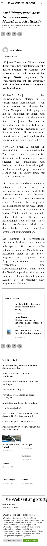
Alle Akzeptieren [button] (30, 540)
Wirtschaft (6, 26)
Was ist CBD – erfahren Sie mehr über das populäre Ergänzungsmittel (20, 415)
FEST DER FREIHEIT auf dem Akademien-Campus (28, 332)
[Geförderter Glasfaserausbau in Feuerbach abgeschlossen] (8, 319)
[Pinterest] (14, 34)
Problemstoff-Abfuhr (12, 408)
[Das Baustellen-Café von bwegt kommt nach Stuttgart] (8, 306)
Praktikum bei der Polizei (10, 445)
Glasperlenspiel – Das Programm (18, 421)
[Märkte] (11, 457)
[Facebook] (3, 34)
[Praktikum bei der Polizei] (11, 438)
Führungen (27, 444)
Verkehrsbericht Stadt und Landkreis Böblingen (20, 383)
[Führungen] (31, 438)
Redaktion (17, 50)
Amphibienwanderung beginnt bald (19, 402)
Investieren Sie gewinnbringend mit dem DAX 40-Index (20, 367)
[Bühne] (31, 473)
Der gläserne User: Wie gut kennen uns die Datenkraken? (21, 428)
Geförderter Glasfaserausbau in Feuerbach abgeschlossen (28, 320)
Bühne (25, 479)
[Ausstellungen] (11, 473)
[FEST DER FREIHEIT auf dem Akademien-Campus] (8, 332)
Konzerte (26, 456)
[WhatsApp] (19, 34)
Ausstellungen (8, 479)
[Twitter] (8, 34)
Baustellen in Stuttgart (13, 389)
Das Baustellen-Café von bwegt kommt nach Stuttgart (27, 307)
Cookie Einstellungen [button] (12, 540)
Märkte (5, 463)
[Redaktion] (6, 50)
